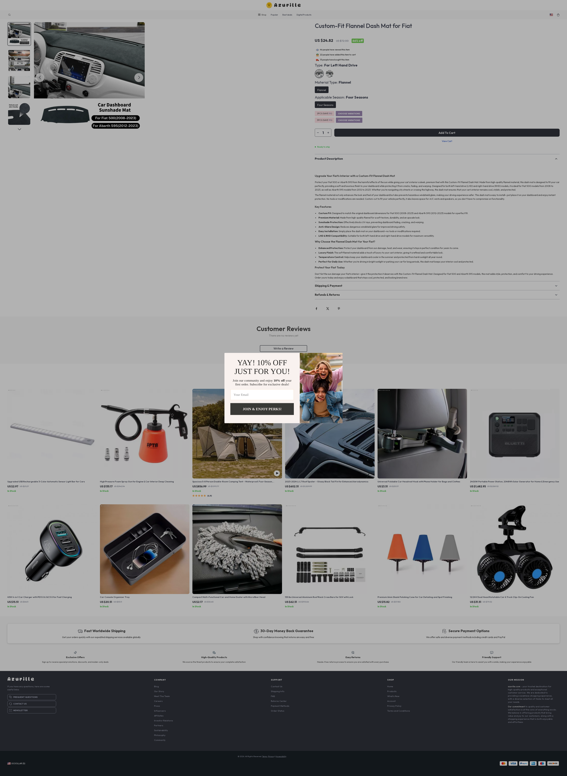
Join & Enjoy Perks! (262, 409)
